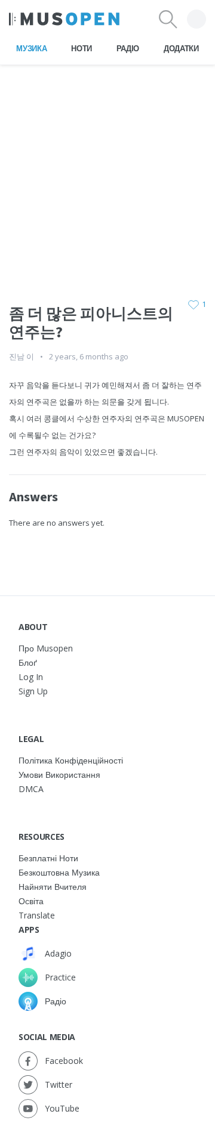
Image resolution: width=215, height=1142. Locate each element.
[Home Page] (64, 19)
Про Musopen (46, 648)
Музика (31, 48)
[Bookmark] (193, 305)
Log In (31, 676)
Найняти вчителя (53, 886)
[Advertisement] (107, 172)
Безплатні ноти (48, 858)
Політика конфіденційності (71, 760)
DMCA (31, 789)
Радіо (127, 48)
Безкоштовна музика (59, 872)
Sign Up (33, 691)
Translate (37, 915)
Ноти (81, 48)
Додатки (181, 48)
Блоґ (28, 662)
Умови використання (59, 774)
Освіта (31, 901)
